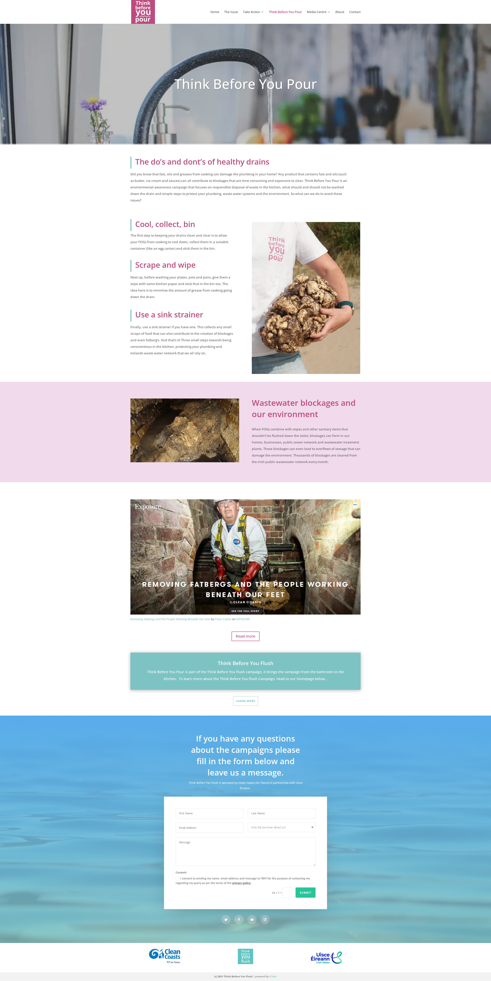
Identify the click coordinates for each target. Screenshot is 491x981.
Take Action (251, 12)
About (339, 12)
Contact (355, 12)
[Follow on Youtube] (252, 919)
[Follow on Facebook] (239, 919)
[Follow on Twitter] (226, 919)
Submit (305, 892)
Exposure (243, 619)
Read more (245, 636)
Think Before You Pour (285, 12)
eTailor (273, 976)
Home (214, 12)
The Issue (231, 12)
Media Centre (316, 12)
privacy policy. (241, 883)
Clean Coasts (223, 619)
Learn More (245, 701)
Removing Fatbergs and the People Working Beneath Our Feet (170, 619)
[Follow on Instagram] (265, 919)
